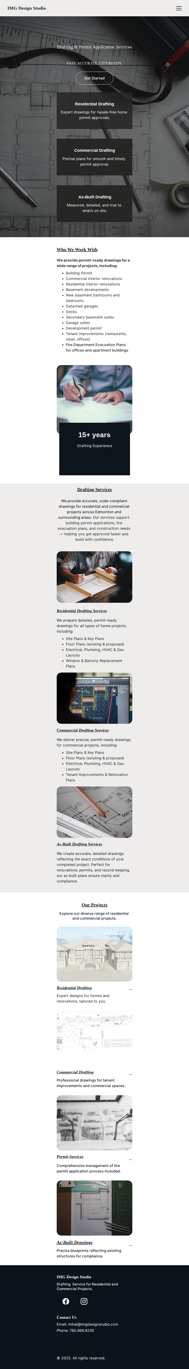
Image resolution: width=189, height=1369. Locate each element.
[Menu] (179, 8)
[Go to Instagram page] (84, 1301)
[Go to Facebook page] (65, 1301)
